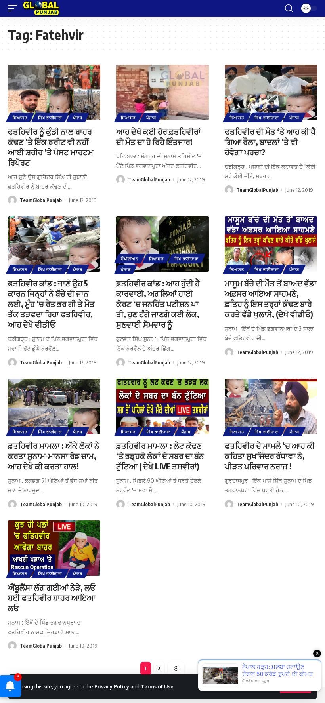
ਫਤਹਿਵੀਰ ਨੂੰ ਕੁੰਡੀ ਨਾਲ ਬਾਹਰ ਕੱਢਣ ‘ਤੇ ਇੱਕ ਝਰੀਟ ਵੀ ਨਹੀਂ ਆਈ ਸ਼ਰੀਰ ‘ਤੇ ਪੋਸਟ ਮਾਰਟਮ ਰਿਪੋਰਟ (50, 146)
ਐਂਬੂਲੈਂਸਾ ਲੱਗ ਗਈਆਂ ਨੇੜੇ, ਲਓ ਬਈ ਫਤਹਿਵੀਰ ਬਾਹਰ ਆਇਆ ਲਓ (52, 597)
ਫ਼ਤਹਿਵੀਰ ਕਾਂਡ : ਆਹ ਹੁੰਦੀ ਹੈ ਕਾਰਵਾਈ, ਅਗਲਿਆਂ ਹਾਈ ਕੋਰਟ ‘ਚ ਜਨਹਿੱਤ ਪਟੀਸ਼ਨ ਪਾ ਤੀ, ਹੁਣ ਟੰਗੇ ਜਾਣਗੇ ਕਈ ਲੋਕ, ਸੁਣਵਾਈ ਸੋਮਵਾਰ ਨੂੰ (158, 303)
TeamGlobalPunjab (41, 200)
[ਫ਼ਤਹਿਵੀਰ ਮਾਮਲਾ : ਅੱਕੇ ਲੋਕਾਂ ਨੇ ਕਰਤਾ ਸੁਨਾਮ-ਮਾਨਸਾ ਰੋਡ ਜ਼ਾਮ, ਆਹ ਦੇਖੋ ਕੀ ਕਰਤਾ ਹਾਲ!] (54, 406)
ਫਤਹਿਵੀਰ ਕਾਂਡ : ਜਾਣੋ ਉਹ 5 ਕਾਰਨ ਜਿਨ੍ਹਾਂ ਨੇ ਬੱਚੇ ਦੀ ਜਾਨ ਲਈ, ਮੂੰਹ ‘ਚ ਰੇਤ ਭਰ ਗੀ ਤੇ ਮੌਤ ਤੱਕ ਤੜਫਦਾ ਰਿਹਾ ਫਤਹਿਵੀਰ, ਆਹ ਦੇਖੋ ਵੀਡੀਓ (51, 303)
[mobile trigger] (14, 8)
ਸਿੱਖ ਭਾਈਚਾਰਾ (50, 117)
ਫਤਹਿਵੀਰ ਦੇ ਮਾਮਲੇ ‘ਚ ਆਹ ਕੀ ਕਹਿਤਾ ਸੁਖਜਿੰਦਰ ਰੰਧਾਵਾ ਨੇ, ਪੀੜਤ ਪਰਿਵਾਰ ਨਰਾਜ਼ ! (270, 455)
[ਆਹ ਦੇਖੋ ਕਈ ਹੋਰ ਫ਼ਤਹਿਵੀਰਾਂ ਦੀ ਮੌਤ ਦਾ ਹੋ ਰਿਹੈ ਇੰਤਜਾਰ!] (162, 92)
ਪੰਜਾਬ (77, 117)
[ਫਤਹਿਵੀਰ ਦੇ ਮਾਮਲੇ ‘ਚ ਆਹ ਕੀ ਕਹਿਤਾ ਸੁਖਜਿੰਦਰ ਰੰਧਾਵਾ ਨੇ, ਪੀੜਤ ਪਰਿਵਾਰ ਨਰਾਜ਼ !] (271, 406)
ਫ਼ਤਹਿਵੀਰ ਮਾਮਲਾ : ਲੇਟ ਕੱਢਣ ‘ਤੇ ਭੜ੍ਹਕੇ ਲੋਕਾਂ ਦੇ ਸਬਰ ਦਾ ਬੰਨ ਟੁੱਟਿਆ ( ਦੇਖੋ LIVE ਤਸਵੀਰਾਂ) (160, 455)
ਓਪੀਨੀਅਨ (129, 258)
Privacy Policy (111, 686)
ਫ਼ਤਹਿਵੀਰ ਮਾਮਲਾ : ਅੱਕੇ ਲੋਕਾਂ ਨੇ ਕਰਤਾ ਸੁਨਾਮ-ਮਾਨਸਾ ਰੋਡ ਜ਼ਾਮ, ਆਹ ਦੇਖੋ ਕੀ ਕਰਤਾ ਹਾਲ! (53, 455)
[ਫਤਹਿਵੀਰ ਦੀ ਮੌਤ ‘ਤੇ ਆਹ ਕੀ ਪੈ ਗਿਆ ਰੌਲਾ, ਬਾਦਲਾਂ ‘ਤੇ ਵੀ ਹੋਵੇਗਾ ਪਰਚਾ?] (271, 92)
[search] (289, 8)
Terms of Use (157, 686)
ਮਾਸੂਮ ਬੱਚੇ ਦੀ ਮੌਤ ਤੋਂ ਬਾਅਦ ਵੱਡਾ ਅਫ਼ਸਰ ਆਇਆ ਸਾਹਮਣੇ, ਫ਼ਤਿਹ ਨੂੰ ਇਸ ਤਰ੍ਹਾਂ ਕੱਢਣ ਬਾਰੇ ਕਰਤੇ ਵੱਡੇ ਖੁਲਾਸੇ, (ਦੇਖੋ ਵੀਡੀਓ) (271, 298)
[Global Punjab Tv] (41, 8)
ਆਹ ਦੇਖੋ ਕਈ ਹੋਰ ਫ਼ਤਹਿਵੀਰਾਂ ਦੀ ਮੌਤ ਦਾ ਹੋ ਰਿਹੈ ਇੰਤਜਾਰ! (158, 136)
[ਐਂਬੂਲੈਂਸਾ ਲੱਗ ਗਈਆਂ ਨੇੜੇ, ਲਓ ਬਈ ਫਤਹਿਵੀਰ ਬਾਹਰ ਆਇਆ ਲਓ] (54, 548)
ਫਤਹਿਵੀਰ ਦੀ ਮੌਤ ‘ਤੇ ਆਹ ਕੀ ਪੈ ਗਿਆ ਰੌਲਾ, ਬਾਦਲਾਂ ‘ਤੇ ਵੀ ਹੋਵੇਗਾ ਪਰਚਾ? (270, 141)
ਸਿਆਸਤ (20, 117)
